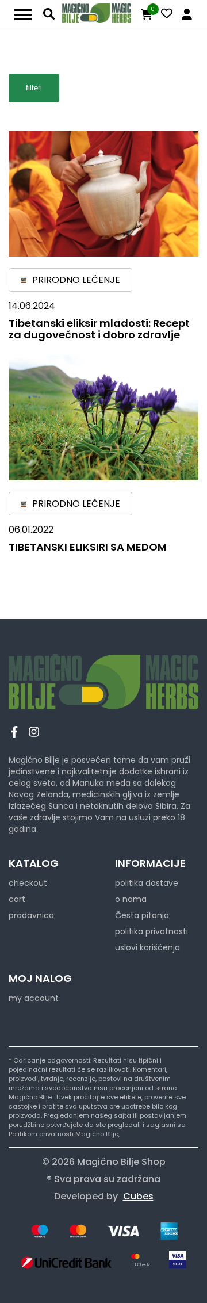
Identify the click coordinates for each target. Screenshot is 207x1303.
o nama (131, 899)
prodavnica (31, 915)
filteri (34, 87)
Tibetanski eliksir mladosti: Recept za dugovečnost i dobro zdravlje (99, 329)
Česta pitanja (142, 915)
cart (17, 899)
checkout (28, 883)
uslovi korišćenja (147, 947)
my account (34, 998)
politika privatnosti (151, 931)
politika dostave (146, 883)
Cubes (138, 1196)
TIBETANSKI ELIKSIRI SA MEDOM (88, 547)
